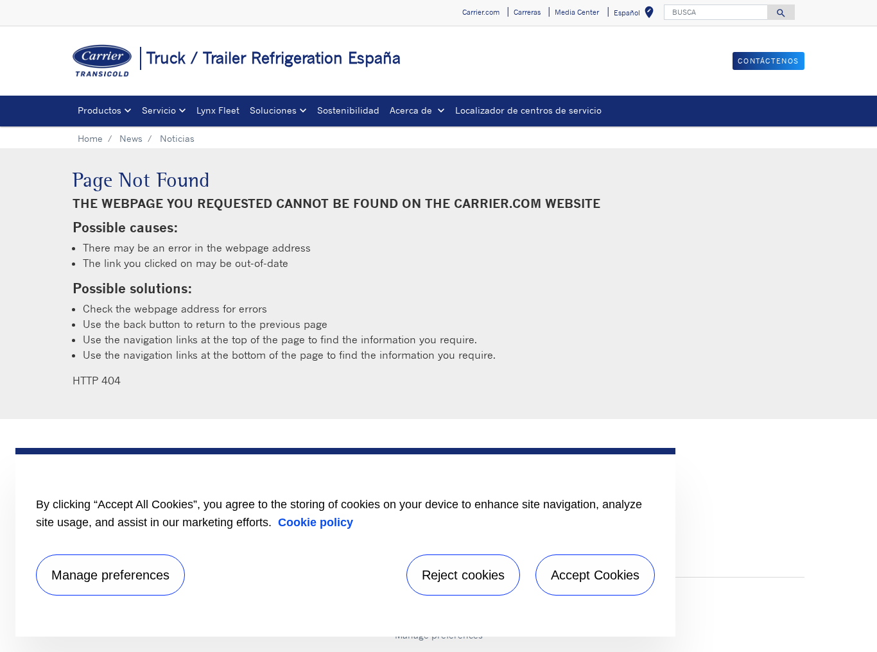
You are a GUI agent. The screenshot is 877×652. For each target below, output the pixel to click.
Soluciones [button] (273, 110)
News (131, 138)
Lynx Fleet (217, 110)
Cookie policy (315, 522)
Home (90, 138)
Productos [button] (99, 110)
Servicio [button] (159, 110)
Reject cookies (463, 575)
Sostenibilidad (348, 110)
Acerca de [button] (412, 110)
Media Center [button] (577, 12)
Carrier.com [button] (480, 12)
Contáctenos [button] (768, 60)
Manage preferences (110, 575)
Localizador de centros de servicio (528, 110)
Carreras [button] (527, 12)
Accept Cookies (595, 575)
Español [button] (636, 14)
